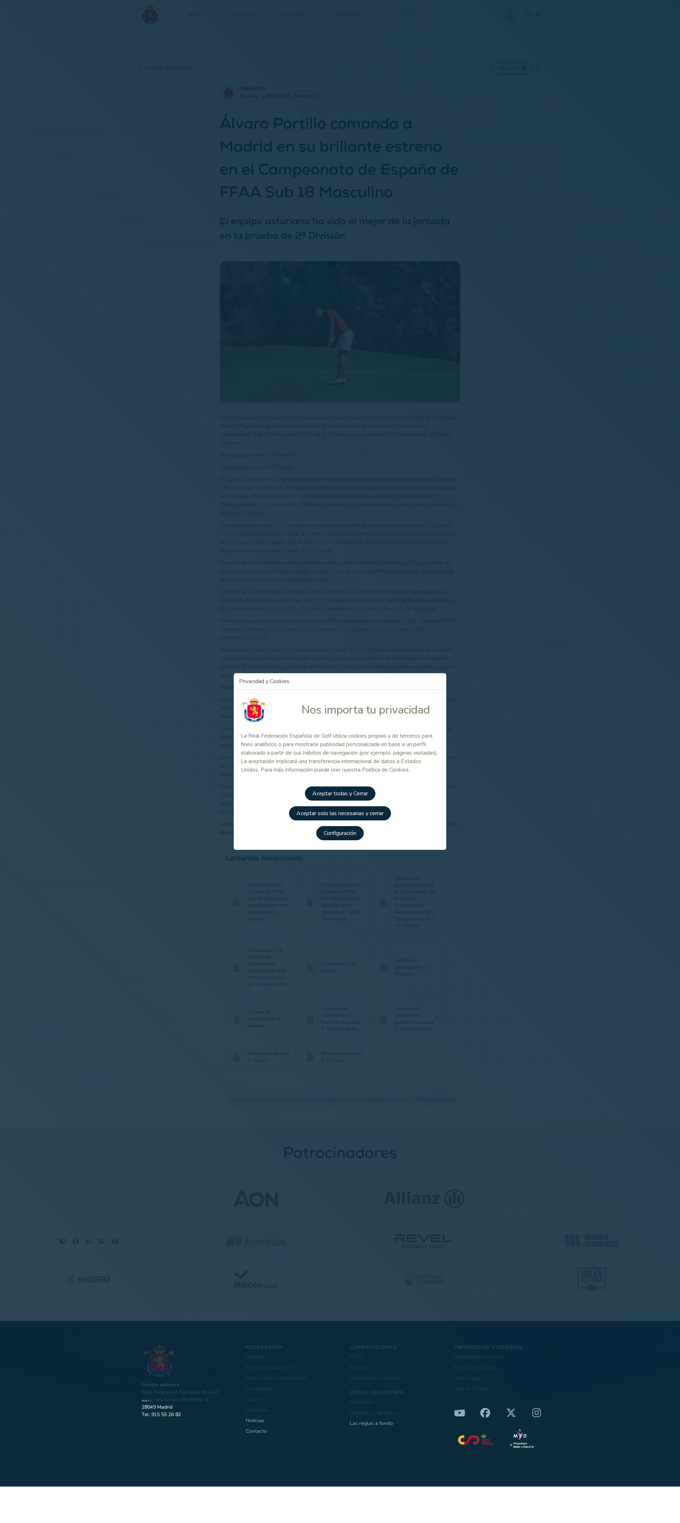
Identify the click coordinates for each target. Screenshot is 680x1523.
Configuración (340, 833)
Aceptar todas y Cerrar (340, 793)
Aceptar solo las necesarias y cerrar (340, 813)
